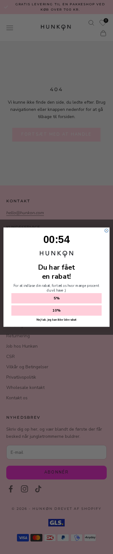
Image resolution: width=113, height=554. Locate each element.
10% (56, 310)
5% (57, 298)
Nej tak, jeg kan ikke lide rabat (56, 320)
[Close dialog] (106, 230)
